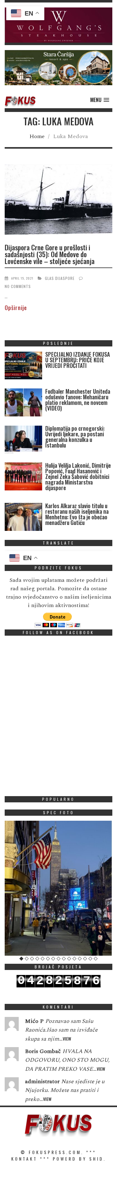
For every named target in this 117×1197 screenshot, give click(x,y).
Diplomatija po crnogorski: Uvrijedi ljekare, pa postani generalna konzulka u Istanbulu (75, 436)
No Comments (18, 286)
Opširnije (16, 308)
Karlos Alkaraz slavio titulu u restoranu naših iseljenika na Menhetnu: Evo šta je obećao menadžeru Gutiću (77, 514)
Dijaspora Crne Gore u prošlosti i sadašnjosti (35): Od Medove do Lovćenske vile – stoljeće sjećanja (50, 254)
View (67, 1038)
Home (37, 136)
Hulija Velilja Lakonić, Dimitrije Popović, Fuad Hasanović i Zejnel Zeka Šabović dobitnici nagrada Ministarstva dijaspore (78, 476)
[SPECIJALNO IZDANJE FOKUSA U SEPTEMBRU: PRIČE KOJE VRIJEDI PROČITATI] (23, 366)
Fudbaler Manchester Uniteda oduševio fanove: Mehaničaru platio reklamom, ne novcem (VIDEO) (77, 399)
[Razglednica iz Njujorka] (58, 888)
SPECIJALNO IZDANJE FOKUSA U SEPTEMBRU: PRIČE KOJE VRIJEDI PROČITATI (77, 359)
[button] (58, 25)
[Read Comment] (12, 1025)
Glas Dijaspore (60, 278)
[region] (58, 25)
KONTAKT (24, 1158)
